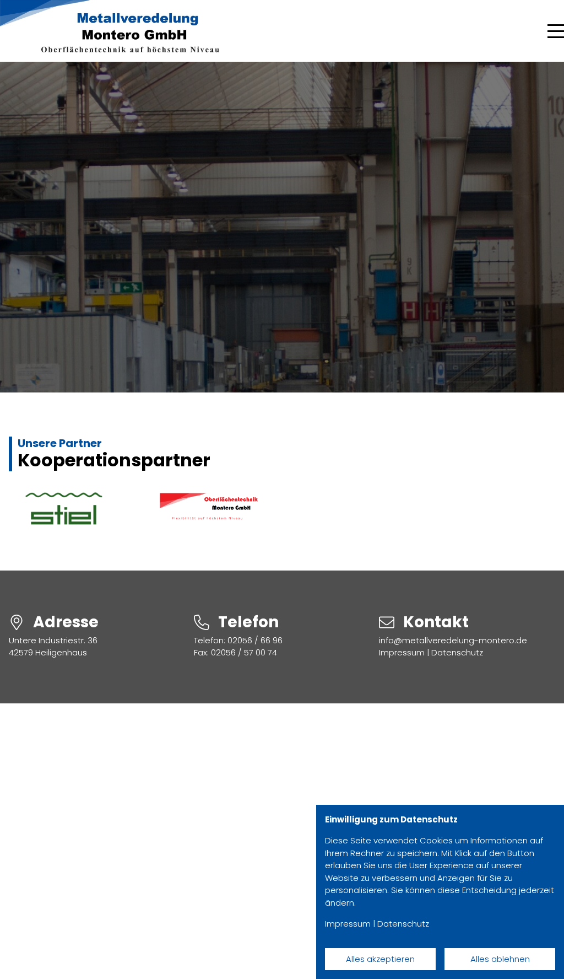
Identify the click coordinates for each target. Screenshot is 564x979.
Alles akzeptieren (380, 959)
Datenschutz (457, 652)
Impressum (402, 652)
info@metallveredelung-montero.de (453, 640)
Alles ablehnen (500, 959)
